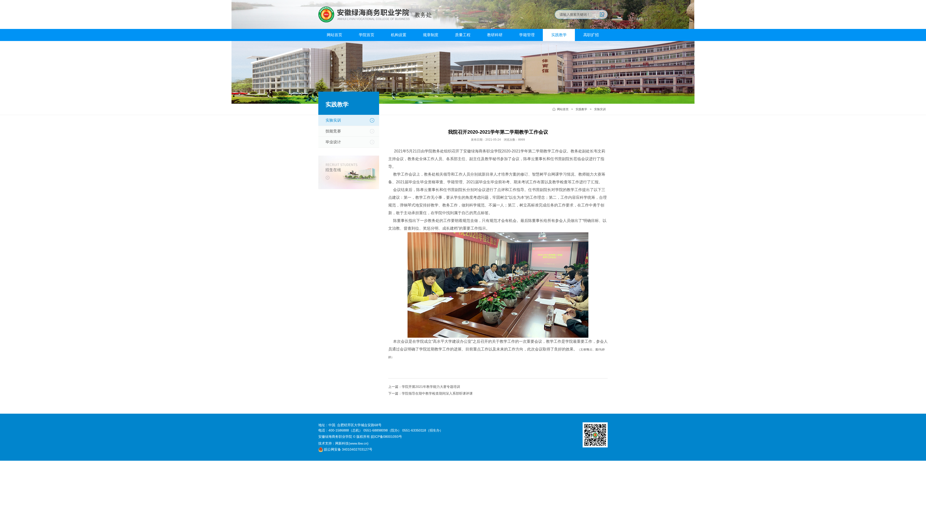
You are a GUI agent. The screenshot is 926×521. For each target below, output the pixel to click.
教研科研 (495, 35)
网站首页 (334, 35)
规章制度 (430, 35)
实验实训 (600, 109)
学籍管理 (527, 35)
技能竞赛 (333, 131)
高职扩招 (591, 35)
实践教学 (559, 35)
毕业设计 (333, 142)
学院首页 (366, 35)
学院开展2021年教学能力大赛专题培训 (431, 387)
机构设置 (398, 35)
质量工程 (462, 35)
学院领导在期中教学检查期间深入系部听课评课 (437, 393)
